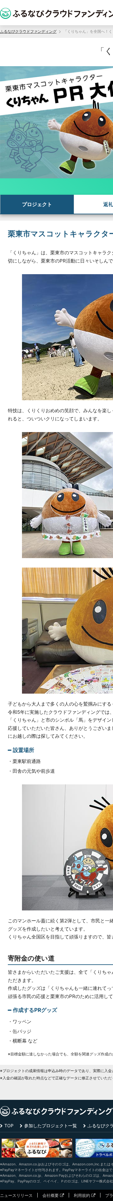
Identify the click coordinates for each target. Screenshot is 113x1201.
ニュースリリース (16, 1195)
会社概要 (50, 1195)
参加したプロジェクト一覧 (50, 1125)
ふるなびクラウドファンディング (28, 31)
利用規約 (82, 1195)
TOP (8, 1125)
